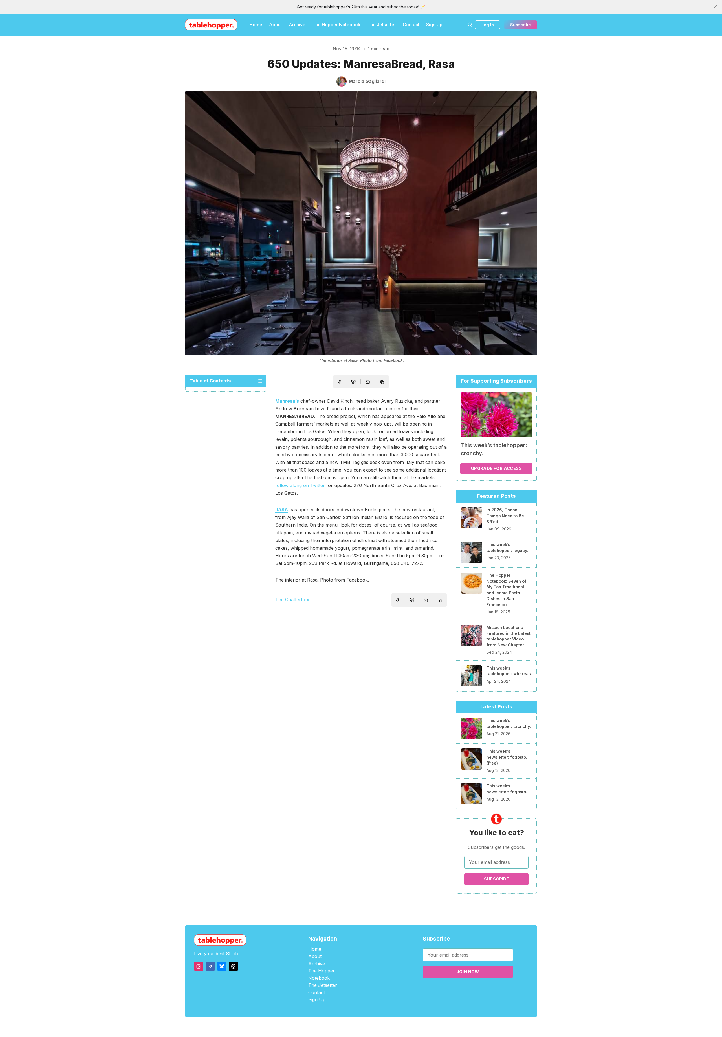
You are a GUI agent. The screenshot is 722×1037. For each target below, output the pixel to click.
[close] (715, 6)
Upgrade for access (496, 468)
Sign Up (434, 24)
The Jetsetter (381, 24)
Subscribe (520, 24)
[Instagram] (198, 966)
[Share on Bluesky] (353, 383)
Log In (487, 24)
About (275, 24)
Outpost (391, 1027)
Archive (297, 24)
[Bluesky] (221, 966)
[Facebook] (210, 966)
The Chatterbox (292, 599)
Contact (411, 24)
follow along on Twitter (300, 485)
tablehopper (327, 1027)
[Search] (470, 24)
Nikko (414, 1027)
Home (256, 24)
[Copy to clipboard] (383, 383)
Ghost (375, 1027)
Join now (468, 971)
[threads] (233, 966)
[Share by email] (368, 382)
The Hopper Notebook (336, 24)
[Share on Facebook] (339, 382)
